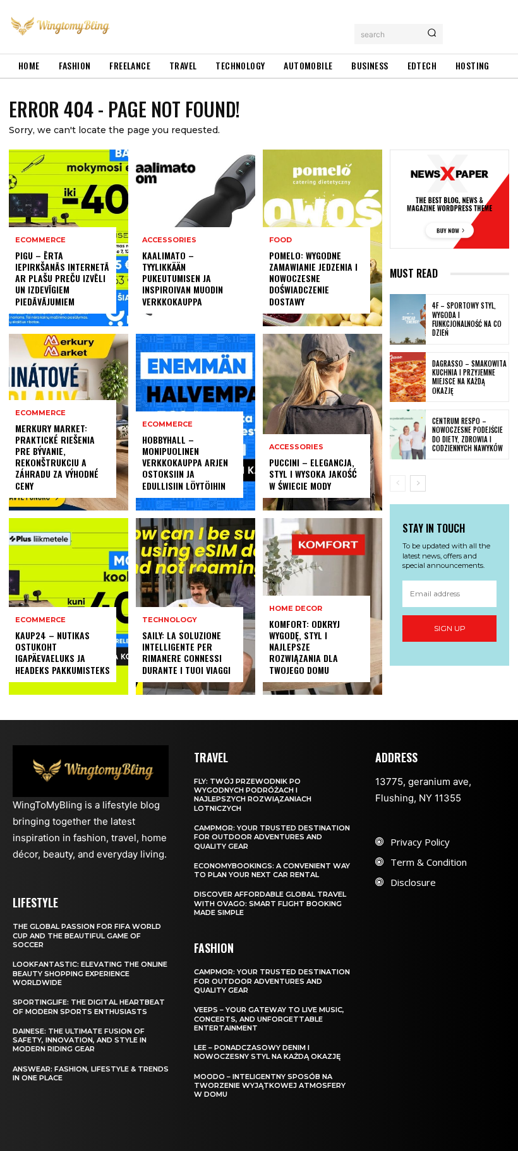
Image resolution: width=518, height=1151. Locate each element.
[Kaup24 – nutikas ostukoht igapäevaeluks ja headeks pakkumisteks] (68, 606)
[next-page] (418, 483)
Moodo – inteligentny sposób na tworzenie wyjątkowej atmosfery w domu (270, 1085)
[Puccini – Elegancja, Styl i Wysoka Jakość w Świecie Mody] (322, 422)
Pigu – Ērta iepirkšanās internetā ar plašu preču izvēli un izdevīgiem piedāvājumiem (62, 278)
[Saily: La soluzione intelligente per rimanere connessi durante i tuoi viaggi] (195, 606)
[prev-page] (398, 483)
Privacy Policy (420, 841)
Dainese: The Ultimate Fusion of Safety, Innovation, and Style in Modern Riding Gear (80, 1040)
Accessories (169, 240)
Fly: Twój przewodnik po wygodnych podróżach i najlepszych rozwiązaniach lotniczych (252, 795)
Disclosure (413, 882)
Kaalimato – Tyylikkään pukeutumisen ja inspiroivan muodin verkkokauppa (182, 278)
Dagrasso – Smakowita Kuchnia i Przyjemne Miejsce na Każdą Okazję (469, 377)
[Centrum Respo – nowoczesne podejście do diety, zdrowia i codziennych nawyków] (408, 434)
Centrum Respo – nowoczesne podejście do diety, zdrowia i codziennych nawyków (467, 434)
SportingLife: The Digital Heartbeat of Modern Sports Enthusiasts (89, 1006)
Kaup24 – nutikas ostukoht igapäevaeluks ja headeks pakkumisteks (62, 652)
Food (280, 240)
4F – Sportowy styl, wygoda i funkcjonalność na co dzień (467, 319)
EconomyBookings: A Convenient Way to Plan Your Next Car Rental (272, 870)
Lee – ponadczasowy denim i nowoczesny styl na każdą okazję (267, 1052)
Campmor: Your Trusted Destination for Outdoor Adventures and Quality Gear (272, 837)
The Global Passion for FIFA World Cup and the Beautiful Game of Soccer (87, 935)
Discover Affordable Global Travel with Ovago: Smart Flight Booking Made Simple (270, 903)
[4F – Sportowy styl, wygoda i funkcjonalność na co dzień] (408, 319)
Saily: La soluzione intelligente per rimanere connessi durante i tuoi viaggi (186, 652)
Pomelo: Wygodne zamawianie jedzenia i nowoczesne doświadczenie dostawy (313, 278)
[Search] (432, 34)
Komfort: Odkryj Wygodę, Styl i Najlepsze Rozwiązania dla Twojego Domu (304, 646)
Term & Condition (428, 862)
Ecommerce (40, 240)
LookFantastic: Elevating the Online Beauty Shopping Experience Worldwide (90, 973)
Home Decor (295, 608)
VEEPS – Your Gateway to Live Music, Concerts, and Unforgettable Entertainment (269, 1018)
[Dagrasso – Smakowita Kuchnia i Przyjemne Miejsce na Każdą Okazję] (408, 377)
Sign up (450, 628)
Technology (169, 620)
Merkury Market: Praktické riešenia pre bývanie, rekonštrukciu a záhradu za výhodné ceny (57, 457)
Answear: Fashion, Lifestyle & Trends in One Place (91, 1073)
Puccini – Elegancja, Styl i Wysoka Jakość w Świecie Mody (313, 474)
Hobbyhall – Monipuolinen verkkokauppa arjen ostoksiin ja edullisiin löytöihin (185, 462)
